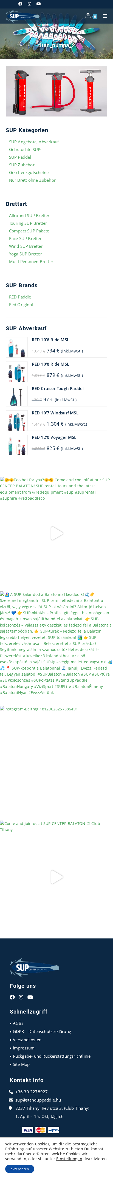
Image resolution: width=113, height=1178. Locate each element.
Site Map (21, 1064)
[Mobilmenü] (103, 16)
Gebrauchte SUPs (26, 149)
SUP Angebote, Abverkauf (34, 141)
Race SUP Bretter (25, 238)
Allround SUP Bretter (29, 215)
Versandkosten (27, 1039)
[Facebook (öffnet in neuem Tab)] (21, 3)
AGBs (18, 1023)
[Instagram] (21, 997)
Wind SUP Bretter (26, 246)
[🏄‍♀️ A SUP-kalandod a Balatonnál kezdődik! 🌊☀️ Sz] (56, 647)
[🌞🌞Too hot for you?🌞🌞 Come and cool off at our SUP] (56, 533)
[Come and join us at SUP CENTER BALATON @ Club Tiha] (56, 877)
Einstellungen (69, 1158)
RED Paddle (20, 297)
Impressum (24, 1048)
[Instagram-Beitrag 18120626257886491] (56, 762)
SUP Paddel (20, 157)
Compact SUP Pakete (29, 231)
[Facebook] (12, 997)
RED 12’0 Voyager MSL (54, 437)
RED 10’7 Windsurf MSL (55, 413)
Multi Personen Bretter (31, 261)
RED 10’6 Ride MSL (50, 339)
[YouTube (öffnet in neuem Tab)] (39, 3)
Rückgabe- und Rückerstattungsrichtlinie (52, 1056)
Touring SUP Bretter (28, 223)
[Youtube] (30, 997)
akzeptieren (20, 1168)
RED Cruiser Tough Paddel (58, 388)
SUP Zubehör (22, 164)
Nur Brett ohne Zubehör (32, 180)
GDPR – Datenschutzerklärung (42, 1031)
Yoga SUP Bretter (25, 254)
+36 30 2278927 (31, 1091)
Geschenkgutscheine (29, 172)
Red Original (21, 304)
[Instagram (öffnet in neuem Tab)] (29, 3)
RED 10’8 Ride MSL (50, 364)
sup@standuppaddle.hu (38, 1100)
